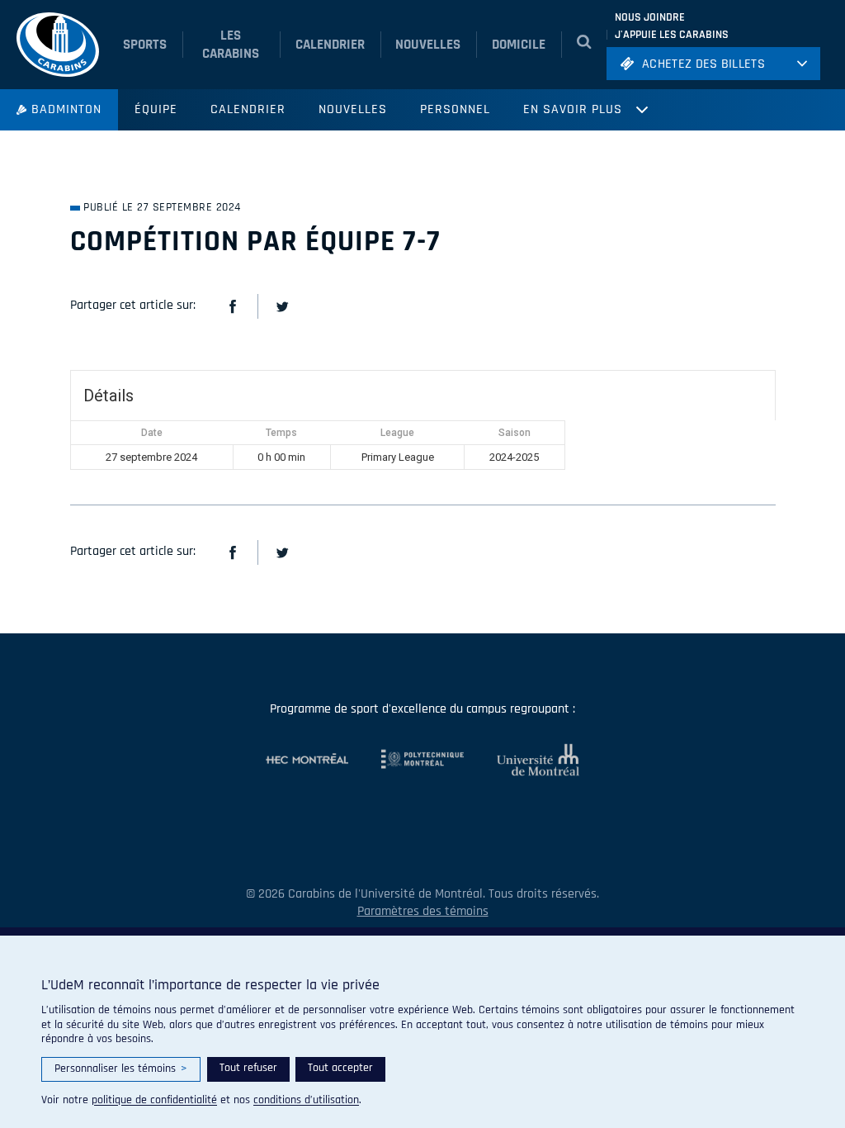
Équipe (156, 109)
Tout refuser (248, 1067)
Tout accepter (340, 1067)
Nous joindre (650, 17)
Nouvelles (353, 109)
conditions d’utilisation (306, 1099)
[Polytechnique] (406, 759)
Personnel (455, 109)
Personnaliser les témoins (120, 1068)
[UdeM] (521, 759)
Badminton (66, 109)
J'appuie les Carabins (672, 34)
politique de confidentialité (154, 1099)
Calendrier (248, 109)
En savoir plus (572, 109)
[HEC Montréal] (307, 759)
